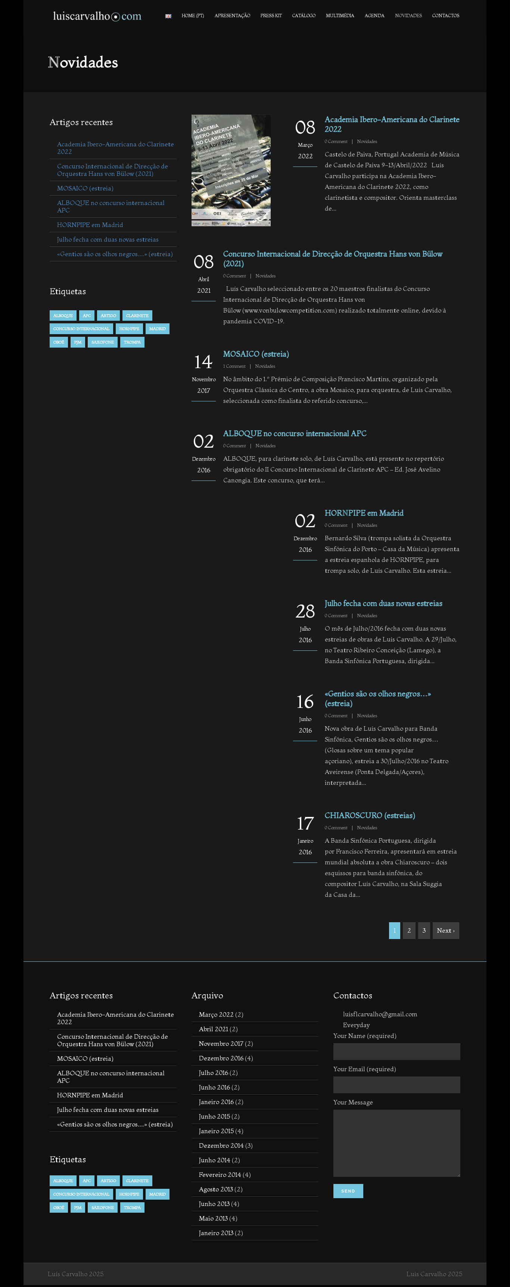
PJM (77, 342)
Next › (446, 930)
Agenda (375, 15)
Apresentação (232, 15)
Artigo (108, 315)
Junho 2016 (214, 1087)
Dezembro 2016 (221, 1058)
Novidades (408, 15)
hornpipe (129, 328)
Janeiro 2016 (216, 1102)
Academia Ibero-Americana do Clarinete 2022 (115, 147)
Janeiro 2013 (216, 1233)
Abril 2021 (213, 1029)
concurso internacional (81, 328)
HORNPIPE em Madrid (364, 512)
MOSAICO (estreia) (256, 353)
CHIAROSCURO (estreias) (370, 815)
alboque (63, 315)
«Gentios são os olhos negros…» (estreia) (115, 254)
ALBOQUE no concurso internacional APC (295, 433)
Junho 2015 (214, 1116)
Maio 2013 (213, 1218)
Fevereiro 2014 (220, 1174)
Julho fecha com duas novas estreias (383, 603)
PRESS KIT (271, 15)
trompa (132, 342)
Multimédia (340, 15)
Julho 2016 (213, 1072)
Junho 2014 (214, 1160)
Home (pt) (193, 15)
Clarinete (137, 315)
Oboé (58, 342)
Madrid (157, 328)
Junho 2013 (214, 1203)
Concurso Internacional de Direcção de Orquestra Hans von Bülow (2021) (112, 169)
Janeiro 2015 (216, 1131)
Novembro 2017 (221, 1043)
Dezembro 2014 (221, 1145)
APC (87, 315)
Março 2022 (216, 1014)
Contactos (445, 15)
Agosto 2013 (216, 1189)
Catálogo (303, 15)
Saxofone (102, 342)
